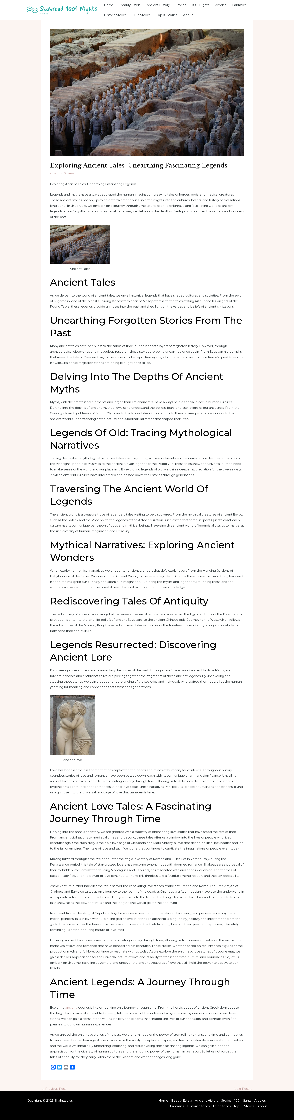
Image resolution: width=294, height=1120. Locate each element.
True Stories (141, 15)
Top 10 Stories (166, 15)
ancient (71, 1007)
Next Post (243, 1088)
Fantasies (239, 5)
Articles (220, 5)
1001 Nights (200, 5)
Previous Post (53, 1088)
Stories (181, 5)
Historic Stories (115, 15)
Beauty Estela (130, 5)
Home (109, 5)
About (188, 15)
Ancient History (158, 5)
